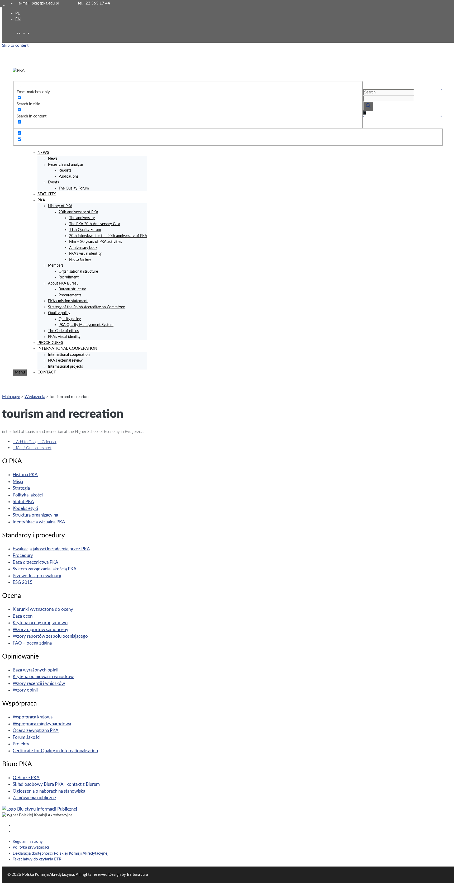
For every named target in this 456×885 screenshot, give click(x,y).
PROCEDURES (50, 343)
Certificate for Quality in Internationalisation (55, 751)
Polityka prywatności (31, 847)
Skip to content (15, 46)
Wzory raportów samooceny (40, 629)
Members (55, 265)
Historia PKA (25, 474)
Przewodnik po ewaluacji (37, 576)
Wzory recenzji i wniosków (39, 683)
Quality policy (59, 313)
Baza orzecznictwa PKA (35, 562)
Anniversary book (83, 248)
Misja (18, 481)
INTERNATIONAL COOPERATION (67, 349)
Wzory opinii (25, 690)
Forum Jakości (26, 737)
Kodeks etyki (25, 508)
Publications (68, 176)
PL (17, 13)
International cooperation (69, 355)
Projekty (21, 744)
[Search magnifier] (368, 106)
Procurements (70, 295)
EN (18, 19)
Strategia (21, 488)
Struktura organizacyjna (35, 515)
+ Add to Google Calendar (34, 442)
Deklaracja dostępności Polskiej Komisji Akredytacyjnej (60, 853)
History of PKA (60, 206)
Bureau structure (72, 289)
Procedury (23, 555)
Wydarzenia (35, 397)
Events (53, 182)
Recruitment (69, 277)
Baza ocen (22, 616)
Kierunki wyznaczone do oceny (43, 609)
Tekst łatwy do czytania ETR (37, 859)
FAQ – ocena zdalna (32, 643)
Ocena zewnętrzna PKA (36, 730)
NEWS (43, 153)
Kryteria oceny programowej (40, 623)
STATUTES (46, 194)
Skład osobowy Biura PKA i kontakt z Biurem (56, 784)
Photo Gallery (80, 260)
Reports (65, 170)
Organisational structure (78, 271)
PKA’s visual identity (85, 253)
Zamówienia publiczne (34, 798)
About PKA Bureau (63, 283)
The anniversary (82, 218)
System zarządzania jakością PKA (45, 569)
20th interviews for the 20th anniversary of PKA (108, 236)
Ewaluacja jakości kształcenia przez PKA (51, 549)
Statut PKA (23, 501)
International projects (65, 366)
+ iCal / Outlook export (32, 448)
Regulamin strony (28, 842)
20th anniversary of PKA (78, 212)
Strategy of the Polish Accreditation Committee (86, 307)
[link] (25, 33)
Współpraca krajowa (33, 717)
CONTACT (46, 372)
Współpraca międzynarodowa (42, 724)
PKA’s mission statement (68, 301)
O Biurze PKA (26, 777)
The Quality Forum (74, 188)
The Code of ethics (63, 331)
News (52, 158)
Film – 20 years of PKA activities (95, 242)
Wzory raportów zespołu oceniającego (50, 636)
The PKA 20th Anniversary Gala (94, 224)
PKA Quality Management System (86, 325)
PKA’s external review (65, 360)
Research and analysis (65, 165)
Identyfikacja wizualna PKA (39, 522)
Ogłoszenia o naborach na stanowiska (49, 791)
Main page (11, 397)
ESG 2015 (22, 582)
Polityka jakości (28, 495)
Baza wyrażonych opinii (35, 670)
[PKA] (19, 71)
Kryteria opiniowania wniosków (43, 676)
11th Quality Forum (85, 230)
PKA (41, 200)
